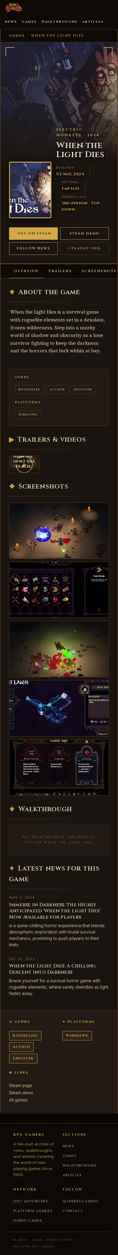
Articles (92, 22)
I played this (84, 248)
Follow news (34, 248)
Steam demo (85, 233)
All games (18, 1100)
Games (29, 22)
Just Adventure (30, 1201)
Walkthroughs (59, 22)
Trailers (60, 271)
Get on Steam (35, 233)
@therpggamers (81, 1201)
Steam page (20, 1085)
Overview (26, 271)
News (11, 22)
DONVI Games (27, 1220)
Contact (73, 1211)
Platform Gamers (32, 1211)
